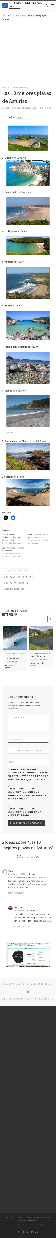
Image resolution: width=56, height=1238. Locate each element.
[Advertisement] (28, 53)
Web (12, 762)
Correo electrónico (25, 750)
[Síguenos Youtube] (36, 1232)
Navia (21, 476)
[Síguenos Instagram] (32, 1232)
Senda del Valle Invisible (38, 534)
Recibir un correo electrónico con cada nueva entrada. (24, 812)
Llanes (19, 117)
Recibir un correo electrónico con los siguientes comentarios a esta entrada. (27, 793)
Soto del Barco (38, 441)
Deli (7, 108)
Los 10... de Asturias (16, 15)
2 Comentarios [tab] (28, 856)
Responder (16, 893)
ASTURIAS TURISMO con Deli (26, 1217)
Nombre (15, 739)
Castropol (26, 192)
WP (20, 1225)
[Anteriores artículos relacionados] (43, 619)
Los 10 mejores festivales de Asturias (12, 662)
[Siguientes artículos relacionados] (50, 619)
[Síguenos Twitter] (27, 1232)
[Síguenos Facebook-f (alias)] (23, 1232)
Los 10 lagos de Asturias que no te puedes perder (39, 659)
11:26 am (31, 874)
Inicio (4, 15)
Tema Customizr (41, 1225)
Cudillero (21, 157)
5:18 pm (35, 911)
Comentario (18, 717)
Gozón (20, 261)
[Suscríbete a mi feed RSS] (19, 1232)
